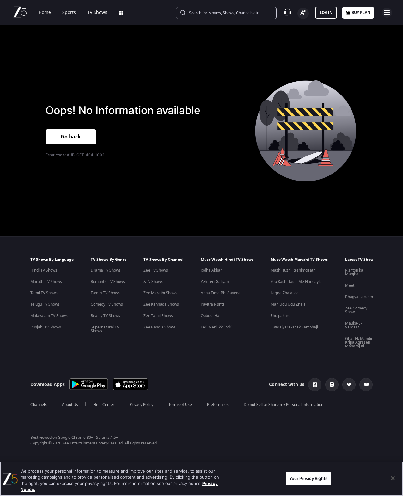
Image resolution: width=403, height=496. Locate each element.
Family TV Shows (105, 293)
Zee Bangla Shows (159, 327)
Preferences (218, 404)
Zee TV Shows (155, 270)
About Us (70, 404)
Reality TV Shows (105, 316)
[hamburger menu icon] (387, 13)
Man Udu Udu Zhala (288, 304)
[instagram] (332, 384)
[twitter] (349, 384)
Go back (71, 137)
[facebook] (314, 384)
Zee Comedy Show (356, 310)
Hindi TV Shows (43, 270)
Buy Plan (360, 12)
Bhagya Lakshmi (359, 297)
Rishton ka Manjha (354, 272)
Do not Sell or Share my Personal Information (283, 404)
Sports (69, 12)
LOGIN (326, 12)
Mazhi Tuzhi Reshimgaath (293, 270)
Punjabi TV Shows (45, 327)
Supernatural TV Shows (105, 329)
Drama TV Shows (106, 270)
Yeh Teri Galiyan (215, 282)
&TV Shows (153, 282)
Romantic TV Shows (108, 282)
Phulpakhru (280, 316)
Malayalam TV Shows (49, 316)
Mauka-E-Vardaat (353, 325)
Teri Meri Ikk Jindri (216, 327)
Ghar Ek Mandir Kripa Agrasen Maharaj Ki (359, 342)
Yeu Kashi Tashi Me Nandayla (296, 282)
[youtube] (366, 384)
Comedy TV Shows (107, 304)
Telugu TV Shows (45, 304)
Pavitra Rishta (213, 304)
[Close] (393, 478)
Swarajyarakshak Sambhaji (294, 327)
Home (45, 12)
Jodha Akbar (211, 270)
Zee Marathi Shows (160, 293)
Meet (349, 285)
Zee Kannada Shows (161, 304)
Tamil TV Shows (44, 293)
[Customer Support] (287, 12)
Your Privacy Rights (308, 478)
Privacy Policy (141, 404)
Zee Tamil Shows (158, 316)
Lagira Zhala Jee (285, 293)
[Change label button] (303, 13)
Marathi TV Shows (46, 282)
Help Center (103, 404)
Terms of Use (180, 404)
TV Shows (97, 12)
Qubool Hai (210, 316)
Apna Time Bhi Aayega (221, 293)
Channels (38, 404)
